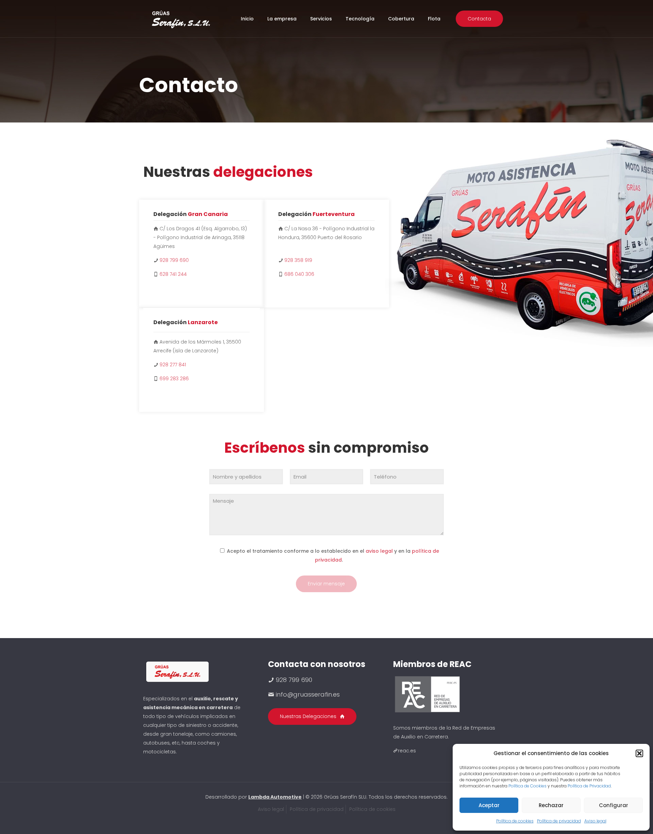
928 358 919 (298, 260)
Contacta (479, 18)
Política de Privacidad (589, 786)
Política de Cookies (527, 786)
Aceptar (489, 805)
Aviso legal (595, 821)
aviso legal (379, 551)
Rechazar (551, 805)
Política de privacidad (559, 821)
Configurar (613, 805)
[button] (639, 753)
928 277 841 (173, 364)
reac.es (407, 750)
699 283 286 (174, 378)
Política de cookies (515, 821)
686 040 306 (299, 274)
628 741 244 (173, 274)
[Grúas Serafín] (180, 18)
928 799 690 (174, 260)
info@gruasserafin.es (308, 694)
